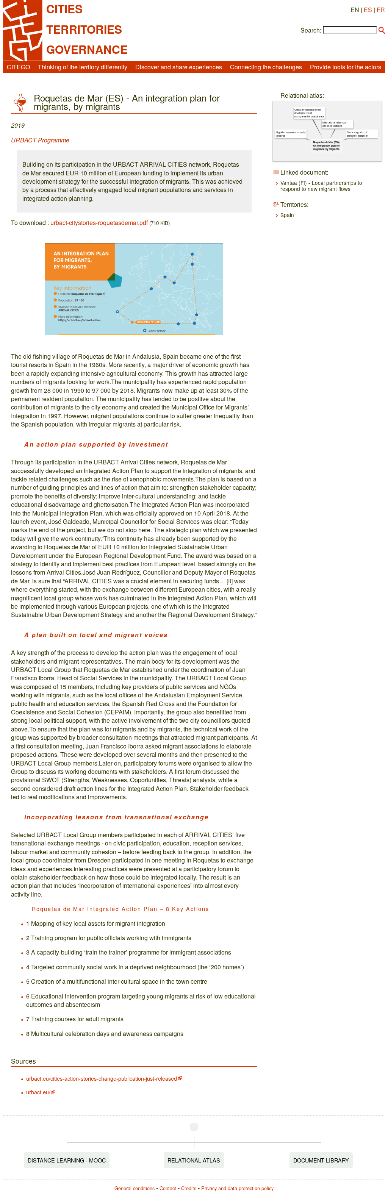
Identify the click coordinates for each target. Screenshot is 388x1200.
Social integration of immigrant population (357, 134)
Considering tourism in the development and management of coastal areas (310, 113)
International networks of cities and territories (335, 124)
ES (368, 9)
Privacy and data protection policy (237, 1188)
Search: (310, 30)
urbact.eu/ (38, 1092)
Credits (188, 1188)
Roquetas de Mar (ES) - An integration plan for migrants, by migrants (326, 145)
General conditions (134, 1188)
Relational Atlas (193, 1160)
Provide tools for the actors (345, 66)
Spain (287, 215)
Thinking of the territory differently (82, 66)
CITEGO (18, 66)
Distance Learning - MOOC (67, 1160)
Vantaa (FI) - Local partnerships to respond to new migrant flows (321, 185)
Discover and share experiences (178, 66)
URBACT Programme (40, 140)
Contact (168, 1188)
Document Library (321, 1160)
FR (381, 9)
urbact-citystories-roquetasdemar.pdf (99, 222)
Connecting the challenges (266, 66)
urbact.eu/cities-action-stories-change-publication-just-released (101, 1078)
